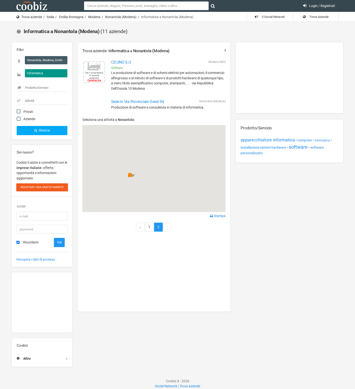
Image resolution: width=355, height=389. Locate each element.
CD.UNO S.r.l (121, 62)
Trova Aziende (319, 17)
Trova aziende (31, 17)
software (298, 147)
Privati (28, 112)
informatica (322, 140)
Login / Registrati (321, 6)
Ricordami (30, 242)
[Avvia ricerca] (213, 6)
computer (305, 140)
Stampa (219, 216)
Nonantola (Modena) (120, 17)
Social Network (166, 386)
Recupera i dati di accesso (35, 259)
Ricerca (44, 130)
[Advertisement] (42, 302)
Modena (94, 17)
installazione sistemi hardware (263, 147)
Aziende (29, 119)
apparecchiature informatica (268, 139)
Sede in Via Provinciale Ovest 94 (137, 101)
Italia (50, 17)
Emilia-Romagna (71, 17)
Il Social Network (273, 17)
